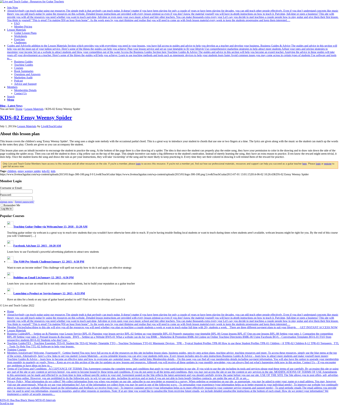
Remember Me (12, 205)
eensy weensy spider (29, 171)
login (138, 163)
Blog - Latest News (11, 105)
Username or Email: (11, 187)
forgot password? (24, 201)
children (11, 171)
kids (53, 171)
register (328, 163)
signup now (6, 201)
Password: (5, 194)
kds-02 (45, 171)
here (304, 163)
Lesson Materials (34, 108)
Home (19, 108)
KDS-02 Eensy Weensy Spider (36, 117)
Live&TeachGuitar (51, 126)
